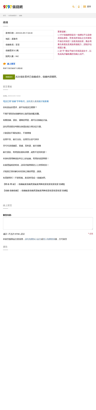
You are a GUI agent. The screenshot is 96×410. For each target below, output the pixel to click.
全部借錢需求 (12, 15)
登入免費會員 (49, 239)
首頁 (4, 15)
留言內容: (7, 215)
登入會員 (35, 101)
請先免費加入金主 (33, 239)
